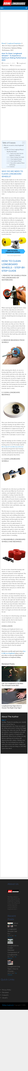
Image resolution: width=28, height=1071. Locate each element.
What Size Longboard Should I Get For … (13, 928)
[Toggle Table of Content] (23, 142)
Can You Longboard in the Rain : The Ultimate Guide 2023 (13, 684)
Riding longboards (8, 1005)
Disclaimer (5, 992)
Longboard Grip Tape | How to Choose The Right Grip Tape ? (12, 707)
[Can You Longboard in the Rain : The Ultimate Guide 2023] (14, 674)
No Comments (16, 65)
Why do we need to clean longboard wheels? (14, 146)
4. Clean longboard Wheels (15, 161)
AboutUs (5, 998)
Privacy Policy (6, 990)
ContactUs (5, 995)
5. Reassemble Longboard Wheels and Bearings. (17, 163)
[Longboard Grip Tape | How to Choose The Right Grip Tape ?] (14, 696)
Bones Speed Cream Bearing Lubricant (12, 447)
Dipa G (4, 720)
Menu (2, 8)
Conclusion (11, 166)
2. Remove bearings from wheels (16, 157)
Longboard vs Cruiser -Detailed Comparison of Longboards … (13, 950)
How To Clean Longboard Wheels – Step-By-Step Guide (15, 150)
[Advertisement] (14, 28)
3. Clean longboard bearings (15, 159)
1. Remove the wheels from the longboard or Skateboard (16, 154)
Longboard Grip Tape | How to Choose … (14, 969)
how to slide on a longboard (14, 652)
